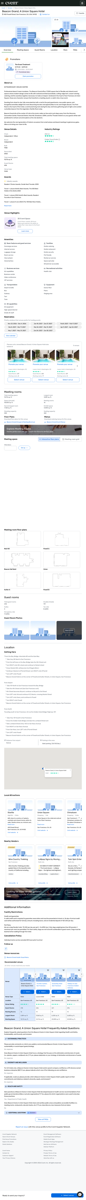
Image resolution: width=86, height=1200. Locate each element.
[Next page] (77, 366)
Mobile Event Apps (49, 1139)
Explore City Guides (8, 1141)
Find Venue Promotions (9, 1139)
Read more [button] (11, 824)
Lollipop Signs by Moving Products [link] (50, 859)
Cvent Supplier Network (10, 1134)
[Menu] (2, 3)
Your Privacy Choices (9, 1158)
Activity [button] (11, 874)
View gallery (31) (77, 43)
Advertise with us (49, 1158)
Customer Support (8, 1155)
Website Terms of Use (50, 1155)
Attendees (7, 445)
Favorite (81, 13)
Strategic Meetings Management (53, 1141)
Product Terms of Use (50, 1153)
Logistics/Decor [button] (54, 874)
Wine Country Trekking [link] (18, 859)
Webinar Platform (49, 1147)
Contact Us (6, 1153)
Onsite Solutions (7, 1144)
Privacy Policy (48, 1150)
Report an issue (22, 1127)
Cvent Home (6, 1150)
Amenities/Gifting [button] (43, 874)
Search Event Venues (9, 1136)
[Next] (84, 50)
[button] (25, 32)
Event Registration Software (52, 1136)
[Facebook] (6, 948)
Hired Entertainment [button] (73, 874)
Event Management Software (52, 1134)
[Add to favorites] (48, 970)
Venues (10, 8)
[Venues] (82, 3)
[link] (20, 851)
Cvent (3, 8)
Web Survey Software (50, 1144)
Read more (7, 206)
